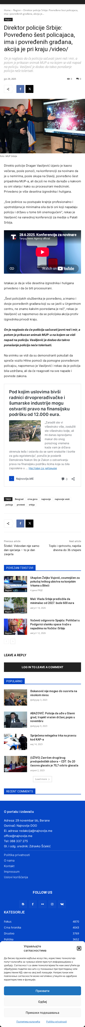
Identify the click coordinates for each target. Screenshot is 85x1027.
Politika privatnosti (56, 1021)
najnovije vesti (62, 499)
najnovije (46, 499)
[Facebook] (20, 89)
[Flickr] (42, 904)
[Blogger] (23, 904)
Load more (41, 779)
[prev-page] (6, 641)
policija (9, 504)
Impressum (12, 871)
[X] (29, 89)
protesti (21, 504)
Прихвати (42, 991)
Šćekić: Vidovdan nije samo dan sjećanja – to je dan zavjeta (21, 550)
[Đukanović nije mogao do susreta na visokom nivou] (15, 697)
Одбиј (42, 1002)
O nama (9, 860)
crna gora (32, 499)
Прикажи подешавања (42, 1013)
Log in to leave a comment (42, 667)
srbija (32, 504)
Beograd (19, 499)
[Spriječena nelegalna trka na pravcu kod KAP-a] (15, 742)
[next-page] (12, 641)
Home (7, 10)
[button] (79, 948)
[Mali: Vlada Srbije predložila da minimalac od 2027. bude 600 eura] (15, 605)
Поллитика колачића (28, 1021)
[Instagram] (52, 904)
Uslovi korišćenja (16, 877)
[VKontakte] (62, 904)
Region (17, 10)
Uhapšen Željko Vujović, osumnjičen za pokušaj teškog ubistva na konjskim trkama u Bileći (55, 581)
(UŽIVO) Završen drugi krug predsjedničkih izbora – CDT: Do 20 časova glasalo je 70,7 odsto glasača (54, 761)
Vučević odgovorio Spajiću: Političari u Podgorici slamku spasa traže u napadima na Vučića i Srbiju (55, 624)
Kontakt (9, 866)
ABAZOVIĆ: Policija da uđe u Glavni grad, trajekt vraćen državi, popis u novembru (52, 717)
